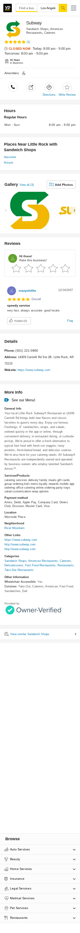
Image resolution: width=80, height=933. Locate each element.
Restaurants (66, 565)
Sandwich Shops (37, 29)
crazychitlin (27, 290)
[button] (73, 8)
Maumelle (10, 157)
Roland (8, 162)
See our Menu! (23, 400)
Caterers (50, 32)
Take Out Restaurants (19, 570)
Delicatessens (13, 565)
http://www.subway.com (20, 544)
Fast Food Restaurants (40, 565)
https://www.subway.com (34, 370)
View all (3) (27, 184)
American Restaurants (43, 561)
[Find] (63, 8)
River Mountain (14, 528)
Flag (70, 320)
